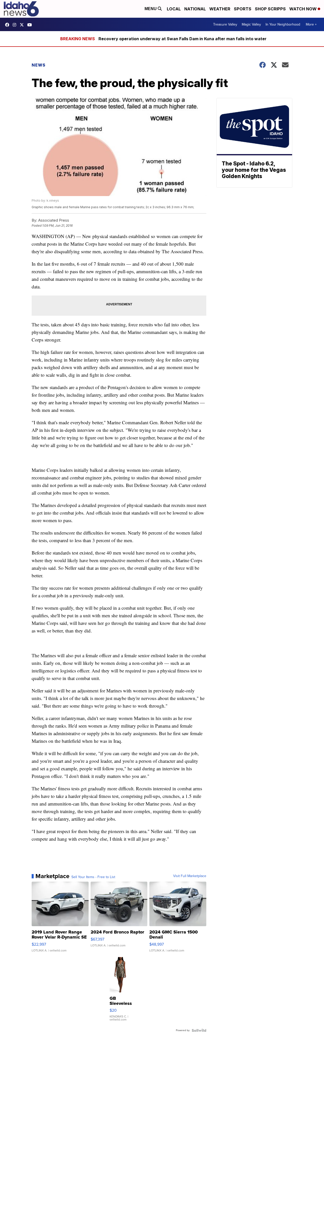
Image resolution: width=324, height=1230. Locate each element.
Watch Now (303, 8)
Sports (242, 8)
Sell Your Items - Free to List (93, 877)
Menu (151, 9)
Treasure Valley (225, 24)
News (39, 65)
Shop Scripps (270, 8)
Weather (219, 8)
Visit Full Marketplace (189, 876)
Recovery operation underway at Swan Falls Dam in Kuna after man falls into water (182, 38)
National (195, 8)
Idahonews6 (8, 25)
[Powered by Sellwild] (199, 1030)
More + (311, 24)
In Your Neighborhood (283, 24)
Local (174, 8)
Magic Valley (251, 24)
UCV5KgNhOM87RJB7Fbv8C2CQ (30, 25)
